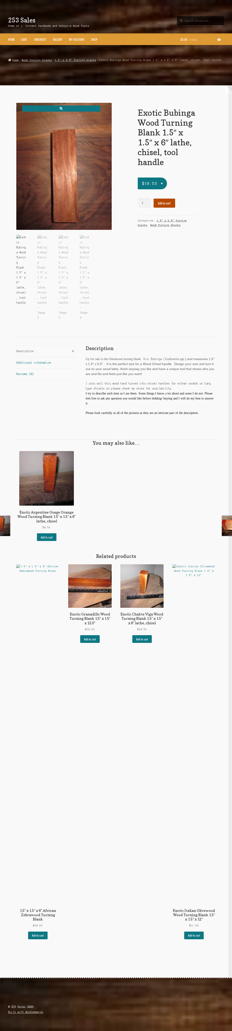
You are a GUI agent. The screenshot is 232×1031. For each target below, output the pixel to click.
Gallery (58, 39)
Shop (94, 39)
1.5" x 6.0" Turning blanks (75, 60)
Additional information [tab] (33, 362)
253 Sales (21, 20)
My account (77, 39)
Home (11, 39)
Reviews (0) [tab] (25, 374)
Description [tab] (25, 351)
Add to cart (164, 203)
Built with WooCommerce (25, 1012)
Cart (24, 39)
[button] (61, 109)
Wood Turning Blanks (37, 60)
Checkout (40, 39)
